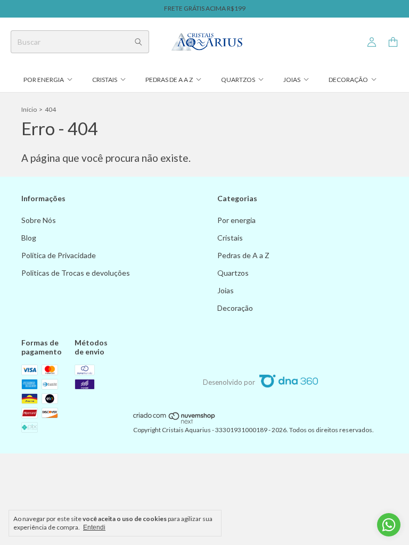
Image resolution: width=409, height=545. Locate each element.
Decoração (348, 80)
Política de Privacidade (58, 255)
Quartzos (238, 80)
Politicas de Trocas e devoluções (75, 272)
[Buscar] (138, 41)
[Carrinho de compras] (393, 42)
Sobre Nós (38, 220)
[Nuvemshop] (174, 422)
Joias (291, 80)
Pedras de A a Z (169, 80)
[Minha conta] (371, 42)
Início (29, 109)
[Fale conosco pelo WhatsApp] (388, 524)
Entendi (94, 527)
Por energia (43, 80)
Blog (28, 237)
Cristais (104, 80)
